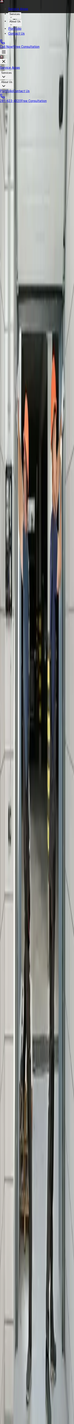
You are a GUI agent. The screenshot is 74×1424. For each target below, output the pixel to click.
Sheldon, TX (12, 1122)
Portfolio (14, 29)
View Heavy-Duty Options (18, 1001)
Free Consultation (26, 47)
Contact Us (16, 34)
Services (14, 14)
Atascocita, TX (13, 1072)
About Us (15, 21)
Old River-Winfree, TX (18, 1102)
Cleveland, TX (13, 1043)
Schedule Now (10, 660)
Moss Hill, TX (12, 1097)
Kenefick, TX (12, 1082)
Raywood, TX (12, 1107)
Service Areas (18, 9)
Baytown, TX (12, 1062)
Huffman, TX (12, 1053)
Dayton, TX (11, 1038)
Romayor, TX (12, 1127)
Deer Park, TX (13, 1131)
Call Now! (7, 47)
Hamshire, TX (12, 1112)
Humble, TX (11, 1067)
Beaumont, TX (13, 1117)
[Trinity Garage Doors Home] (37, 1)
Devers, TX (11, 1087)
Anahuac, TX (12, 1048)
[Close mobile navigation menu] (3, 61)
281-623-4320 (10, 101)
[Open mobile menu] (3, 52)
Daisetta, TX (12, 1092)
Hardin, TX (10, 1077)
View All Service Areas (16, 1137)
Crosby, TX (11, 1058)
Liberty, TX (11, 1033)
